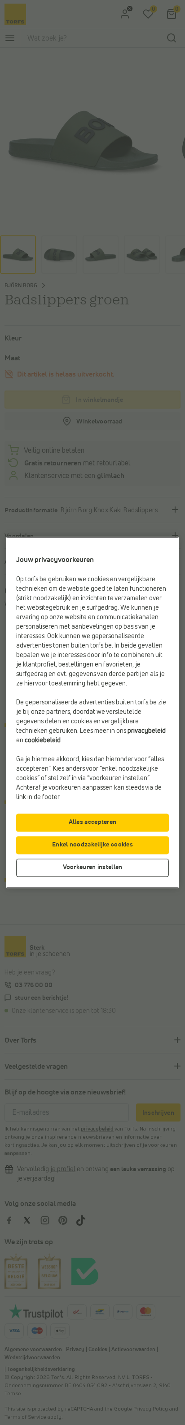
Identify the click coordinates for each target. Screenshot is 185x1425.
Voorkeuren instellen (93, 867)
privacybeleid (147, 731)
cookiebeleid (43, 741)
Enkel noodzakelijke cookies (92, 845)
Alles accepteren (93, 822)
